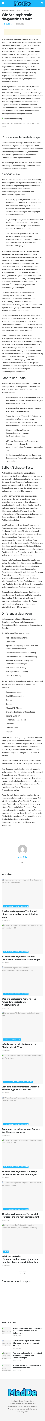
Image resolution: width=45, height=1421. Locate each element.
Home (4, 10)
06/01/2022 (20, 24)
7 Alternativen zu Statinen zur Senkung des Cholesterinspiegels (21, 1130)
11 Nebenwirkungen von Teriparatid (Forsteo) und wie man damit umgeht (20, 1215)
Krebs (6, 1251)
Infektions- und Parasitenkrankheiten (18, 1082)
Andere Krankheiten (23, 10)
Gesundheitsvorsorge (12, 1039)
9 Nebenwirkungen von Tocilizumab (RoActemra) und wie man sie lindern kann (20, 914)
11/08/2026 (6, 1177)
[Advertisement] (22, 32)
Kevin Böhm (8, 24)
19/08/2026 (6, 962)
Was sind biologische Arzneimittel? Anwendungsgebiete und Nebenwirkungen (19, 1001)
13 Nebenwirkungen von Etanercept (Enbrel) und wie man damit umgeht (20, 1173)
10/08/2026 (6, 1220)
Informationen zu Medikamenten (16, 906)
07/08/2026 (6, 1265)
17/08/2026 (6, 1093)
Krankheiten (11, 10)
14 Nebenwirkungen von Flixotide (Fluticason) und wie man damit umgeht (21, 958)
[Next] (24, 1273)
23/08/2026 (6, 920)
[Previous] (20, 1273)
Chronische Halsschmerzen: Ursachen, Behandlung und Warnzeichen (20, 1088)
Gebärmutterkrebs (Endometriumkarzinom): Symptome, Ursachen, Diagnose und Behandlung (20, 1259)
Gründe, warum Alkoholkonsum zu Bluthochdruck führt (19, 1046)
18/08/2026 (6, 1008)
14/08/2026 (6, 1135)
